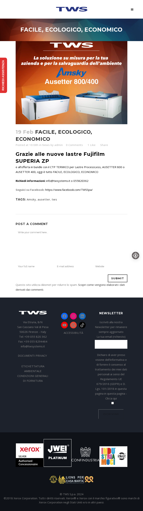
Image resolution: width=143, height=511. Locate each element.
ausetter (44, 199)
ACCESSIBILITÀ (73, 333)
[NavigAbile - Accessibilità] (135, 255)
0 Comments (74, 145)
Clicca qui (111, 398)
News (46, 145)
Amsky (31, 199)
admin (58, 145)
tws (54, 199)
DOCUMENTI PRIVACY (33, 355)
